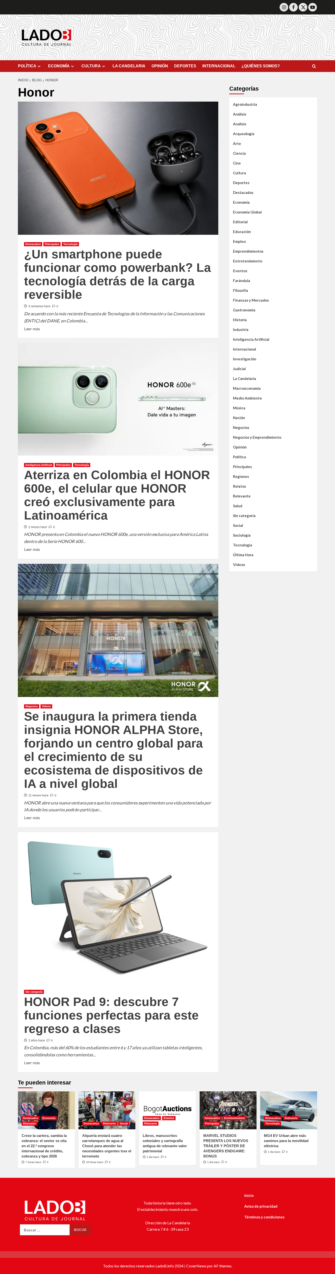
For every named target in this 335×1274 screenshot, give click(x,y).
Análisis (239, 114)
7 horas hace (33, 1162)
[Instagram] (284, 7)
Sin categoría (34, 991)
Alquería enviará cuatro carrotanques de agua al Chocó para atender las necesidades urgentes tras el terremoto (106, 1145)
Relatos (239, 486)
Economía (241, 202)
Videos (46, 706)
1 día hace (153, 1157)
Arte (237, 143)
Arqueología (243, 133)
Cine (237, 163)
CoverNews (196, 1265)
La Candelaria (244, 378)
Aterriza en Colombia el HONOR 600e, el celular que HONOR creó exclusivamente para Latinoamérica (117, 495)
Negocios (32, 706)
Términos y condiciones (264, 1217)
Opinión (240, 447)
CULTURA (91, 66)
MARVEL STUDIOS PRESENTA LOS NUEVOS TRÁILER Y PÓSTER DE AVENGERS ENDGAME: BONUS (225, 1145)
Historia (240, 320)
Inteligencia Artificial (39, 464)
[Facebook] (293, 7)
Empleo (239, 241)
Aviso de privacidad (260, 1206)
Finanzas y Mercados (251, 300)
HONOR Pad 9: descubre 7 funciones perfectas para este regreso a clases (111, 1015)
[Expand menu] (39, 66)
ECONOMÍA (59, 66)
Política (239, 457)
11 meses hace (38, 795)
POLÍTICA (27, 66)
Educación (242, 231)
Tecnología (70, 244)
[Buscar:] (45, 1229)
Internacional (244, 349)
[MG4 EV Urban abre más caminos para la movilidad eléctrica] (288, 1110)
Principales (52, 244)
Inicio (249, 1195)
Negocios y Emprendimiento (257, 437)
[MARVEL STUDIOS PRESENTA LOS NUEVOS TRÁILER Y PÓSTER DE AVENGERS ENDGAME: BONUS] (228, 1110)
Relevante (242, 496)
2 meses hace (37, 527)
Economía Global (247, 212)
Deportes (241, 182)
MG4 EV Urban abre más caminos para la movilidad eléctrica (286, 1140)
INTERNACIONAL (218, 66)
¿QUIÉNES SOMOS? (261, 66)
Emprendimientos (248, 251)
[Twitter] (303, 7)
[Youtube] (312, 7)
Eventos (240, 271)
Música (239, 408)
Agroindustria (245, 104)
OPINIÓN (160, 66)
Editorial (240, 222)
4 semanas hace (39, 306)
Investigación (244, 359)
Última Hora (243, 555)
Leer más (32, 328)
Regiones (241, 476)
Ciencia (239, 153)
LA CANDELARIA (129, 66)
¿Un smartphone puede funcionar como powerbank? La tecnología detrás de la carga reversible (117, 274)
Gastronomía (244, 310)
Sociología (242, 535)
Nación (239, 417)
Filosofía (240, 290)
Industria (240, 329)
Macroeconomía (247, 388)
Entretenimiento (247, 261)
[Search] (314, 66)
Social (238, 525)
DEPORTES (185, 66)
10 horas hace (94, 1162)
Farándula (241, 280)
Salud (237, 506)
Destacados (33, 244)
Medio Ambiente (247, 398)
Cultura (239, 173)
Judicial (239, 368)
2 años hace (36, 1040)
